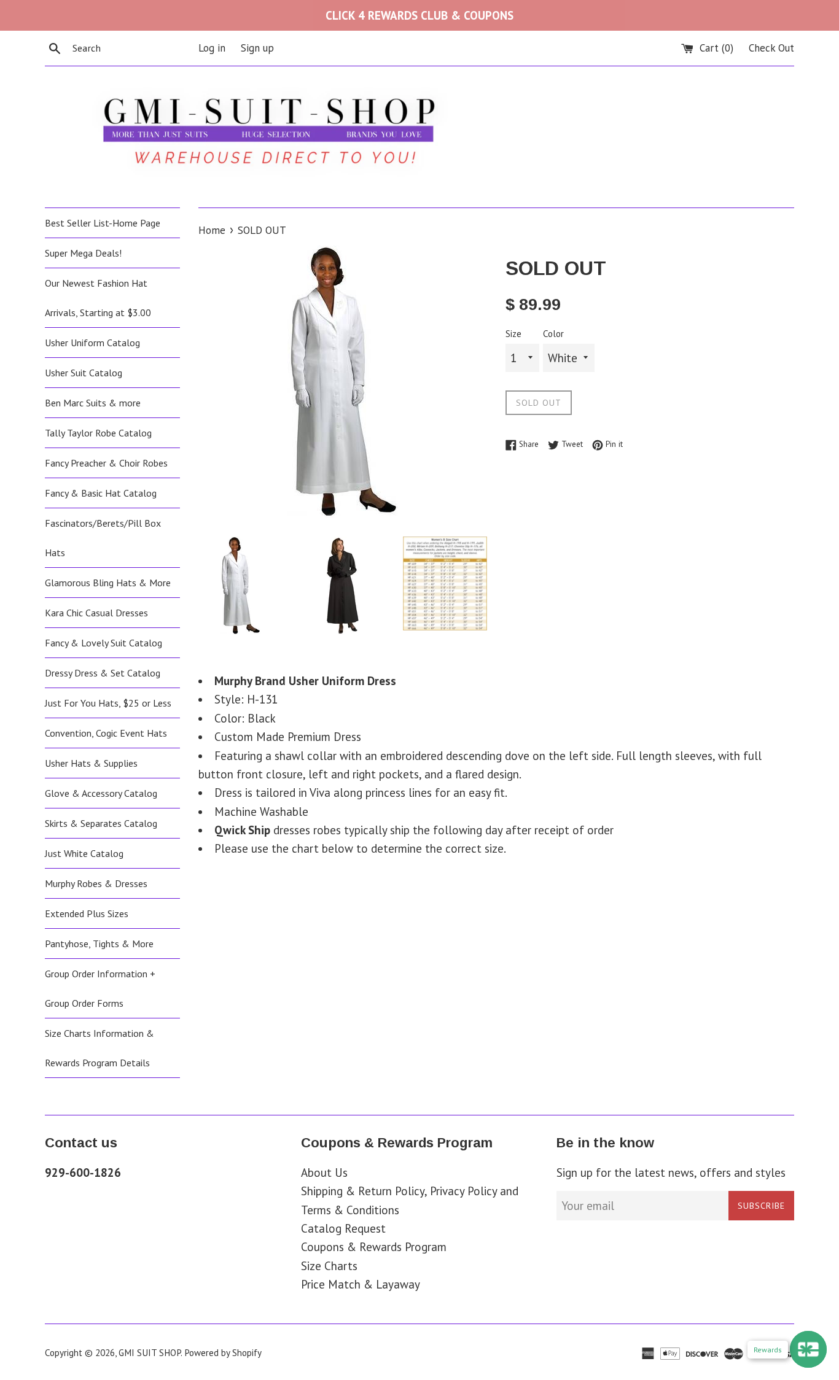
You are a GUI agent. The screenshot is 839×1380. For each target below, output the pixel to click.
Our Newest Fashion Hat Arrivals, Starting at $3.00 (98, 298)
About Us (324, 1172)
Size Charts (329, 1265)
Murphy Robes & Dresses (96, 883)
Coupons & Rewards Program (374, 1246)
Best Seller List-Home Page (102, 223)
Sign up (257, 48)
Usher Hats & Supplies (91, 763)
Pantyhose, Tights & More (99, 943)
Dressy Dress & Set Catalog (102, 673)
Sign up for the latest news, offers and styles (671, 1172)
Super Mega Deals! (83, 253)
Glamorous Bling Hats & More (108, 582)
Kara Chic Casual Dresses (96, 613)
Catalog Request (343, 1228)
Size (513, 333)
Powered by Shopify (223, 1353)
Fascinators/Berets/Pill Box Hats (103, 538)
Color (553, 333)
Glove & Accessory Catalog (101, 793)
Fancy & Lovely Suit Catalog (103, 643)
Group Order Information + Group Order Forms (100, 988)
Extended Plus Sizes (86, 913)
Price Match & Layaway (360, 1284)
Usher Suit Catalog (83, 372)
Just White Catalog (84, 853)
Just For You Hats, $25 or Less (108, 703)
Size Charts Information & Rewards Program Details (99, 1048)
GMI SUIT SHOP (150, 1353)
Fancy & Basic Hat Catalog (101, 493)
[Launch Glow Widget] (808, 1349)
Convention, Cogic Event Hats (106, 733)
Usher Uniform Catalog (92, 342)
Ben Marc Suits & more (93, 403)
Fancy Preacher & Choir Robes (106, 463)
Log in (211, 48)
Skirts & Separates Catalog (101, 823)
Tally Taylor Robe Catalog (98, 433)
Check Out (771, 48)
